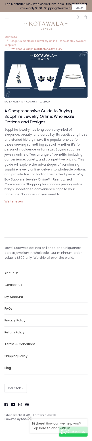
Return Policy (14, 332)
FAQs (8, 308)
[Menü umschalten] (6, 16)
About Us (11, 273)
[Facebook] (4, 404)
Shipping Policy (15, 356)
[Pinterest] (25, 404)
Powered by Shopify (18, 419)
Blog (7, 368)
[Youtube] (11, 404)
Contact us (13, 285)
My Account (13, 297)
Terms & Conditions (20, 344)
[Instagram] (18, 404)
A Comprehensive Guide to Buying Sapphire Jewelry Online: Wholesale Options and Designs (39, 116)
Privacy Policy (14, 320)
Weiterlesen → (15, 201)
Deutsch (14, 388)
